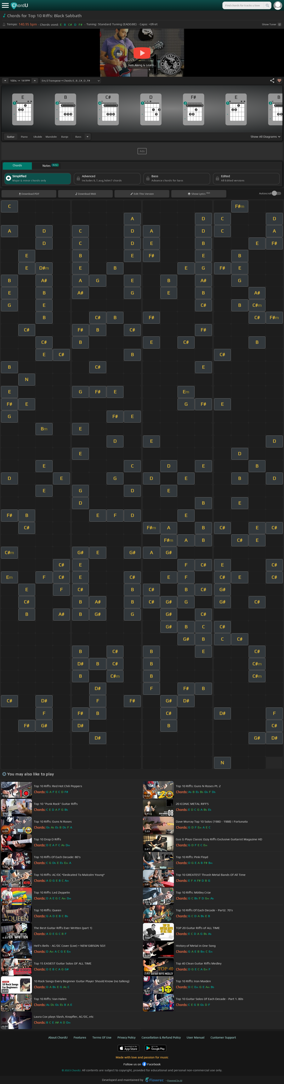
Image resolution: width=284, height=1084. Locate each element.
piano (24, 136)
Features (80, 1037)
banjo (64, 136)
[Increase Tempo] (34, 80)
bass (78, 136)
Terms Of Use (101, 1037)
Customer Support (223, 1037)
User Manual (195, 1037)
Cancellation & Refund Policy (161, 1037)
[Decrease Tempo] (5, 80)
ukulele (37, 136)
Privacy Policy (126, 1037)
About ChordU (58, 1037)
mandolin (51, 136)
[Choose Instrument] (87, 137)
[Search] (267, 5)
